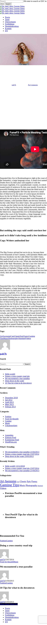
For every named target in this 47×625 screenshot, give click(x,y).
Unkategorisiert (11, 425)
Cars (12, 336)
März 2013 (9, 404)
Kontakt (8, 620)
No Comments (33, 85)
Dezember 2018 (11, 398)
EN (6, 622)
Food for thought (28, 72)
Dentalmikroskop (12, 617)
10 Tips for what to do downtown (18, 383)
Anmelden (9, 435)
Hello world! (10, 374)
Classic (17, 336)
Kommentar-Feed (12, 440)
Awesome (7, 336)
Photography (13, 338)
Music (5, 338)
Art (1, 336)
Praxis (7, 608)
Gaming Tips (9, 485)
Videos (28, 338)
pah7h (14, 85)
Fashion (15, 72)
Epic (21, 336)
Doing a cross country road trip (17, 376)
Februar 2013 (10, 407)
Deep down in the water (14, 381)
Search (8, 4)
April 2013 (9, 402)
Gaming (8, 421)
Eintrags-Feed (10, 437)
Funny (26, 336)
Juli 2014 (8, 400)
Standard (21, 338)
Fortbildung (9, 615)
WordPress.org (11, 442)
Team (7, 611)
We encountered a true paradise (17, 378)
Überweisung (10, 613)
